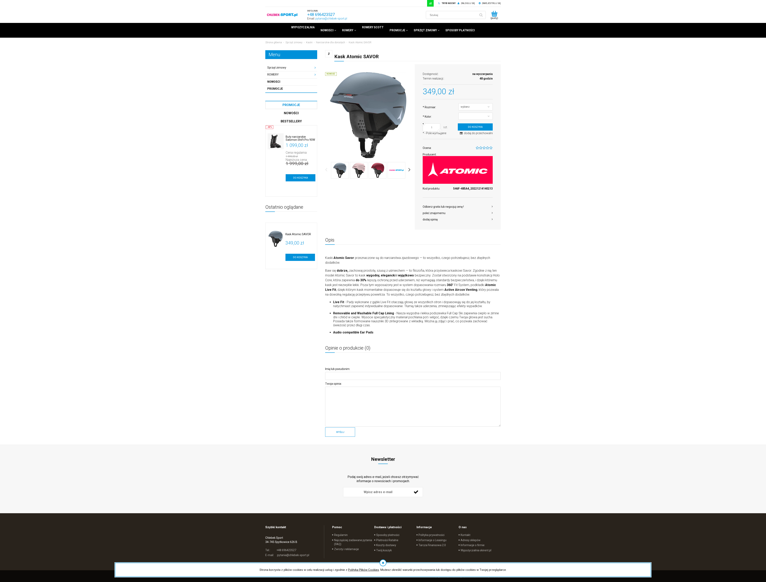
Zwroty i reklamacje (346, 549)
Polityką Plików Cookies (363, 570)
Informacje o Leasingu (432, 540)
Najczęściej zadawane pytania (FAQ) (353, 542)
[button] (458, 207)
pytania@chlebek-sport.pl (331, 18)
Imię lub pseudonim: (337, 369)
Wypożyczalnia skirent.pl (476, 550)
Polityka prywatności (431, 535)
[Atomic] (458, 170)
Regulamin (341, 535)
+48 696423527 (321, 14)
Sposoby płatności (387, 535)
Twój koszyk (384, 550)
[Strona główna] (282, 14)
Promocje (275, 88)
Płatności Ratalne (387, 540)
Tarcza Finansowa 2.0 (432, 545)
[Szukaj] (481, 15)
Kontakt (465, 535)
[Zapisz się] (416, 492)
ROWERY (273, 74)
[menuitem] (303, 27)
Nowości (273, 81)
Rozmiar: (429, 107)
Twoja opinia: (333, 383)
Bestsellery (291, 121)
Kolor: (427, 116)
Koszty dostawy (386, 545)
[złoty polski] (430, 3)
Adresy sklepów (471, 540)
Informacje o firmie (473, 545)
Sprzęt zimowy (276, 67)
